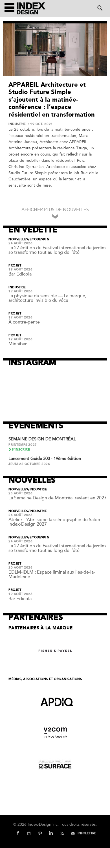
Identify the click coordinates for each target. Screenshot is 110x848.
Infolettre (87, 833)
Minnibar (17, 344)
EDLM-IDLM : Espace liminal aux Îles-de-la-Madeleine (51, 574)
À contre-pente (24, 322)
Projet (14, 265)
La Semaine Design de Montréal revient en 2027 (57, 498)
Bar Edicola (20, 274)
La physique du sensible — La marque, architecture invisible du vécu (47, 298)
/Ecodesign (39, 239)
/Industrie (37, 489)
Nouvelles (18, 239)
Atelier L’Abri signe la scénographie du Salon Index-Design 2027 (54, 521)
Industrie (17, 124)
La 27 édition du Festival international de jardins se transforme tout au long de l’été (57, 250)
